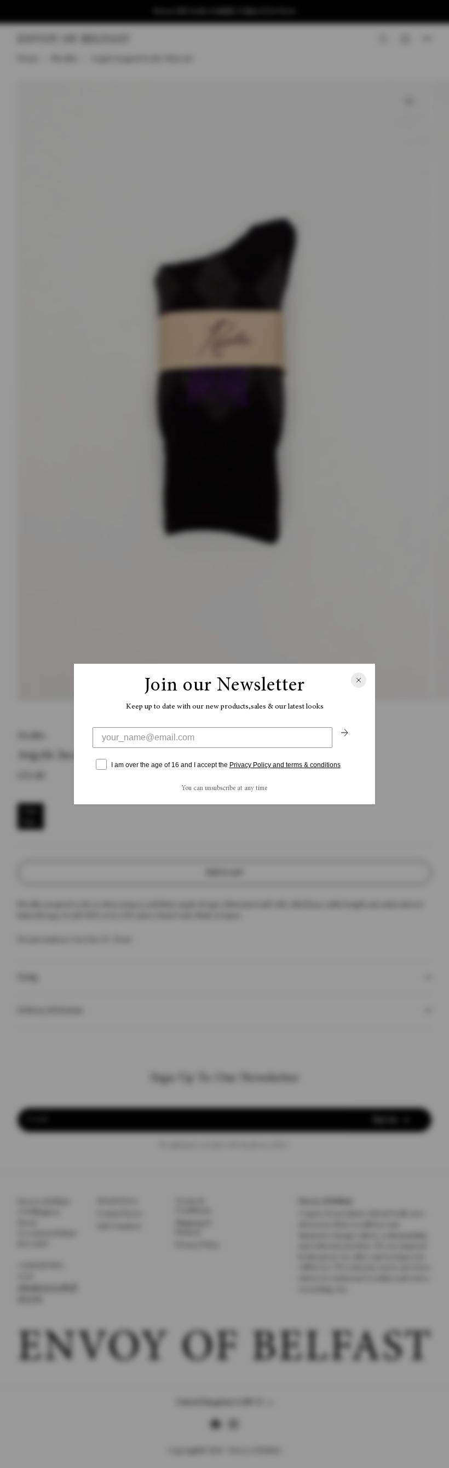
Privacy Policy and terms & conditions (285, 765)
